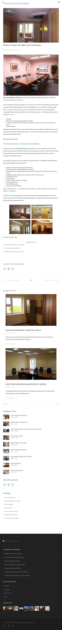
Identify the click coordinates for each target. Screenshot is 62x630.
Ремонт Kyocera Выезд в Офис (13, 568)
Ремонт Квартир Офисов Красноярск (14, 251)
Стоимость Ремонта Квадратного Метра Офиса (17, 575)
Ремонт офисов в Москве (11, 514)
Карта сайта (8, 593)
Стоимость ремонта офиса (11, 518)
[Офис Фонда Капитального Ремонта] (21, 608)
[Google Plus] (12, 268)
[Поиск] (57, 403)
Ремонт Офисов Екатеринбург (12, 248)
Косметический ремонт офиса (12, 501)
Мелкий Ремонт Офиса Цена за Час (19, 422)
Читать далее (10, 344)
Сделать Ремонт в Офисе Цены (19, 443)
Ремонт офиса (16, 50)
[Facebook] (4, 268)
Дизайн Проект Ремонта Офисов (13, 553)
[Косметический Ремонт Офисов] (42, 608)
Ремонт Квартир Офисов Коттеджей (14, 244)
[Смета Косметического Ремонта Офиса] (47, 608)
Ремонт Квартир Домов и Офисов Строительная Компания (26, 429)
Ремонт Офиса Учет (16, 463)
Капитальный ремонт (10, 497)
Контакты (7, 589)
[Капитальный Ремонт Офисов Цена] (37, 608)
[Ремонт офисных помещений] (15, 3)
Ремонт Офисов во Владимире (19, 449)
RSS (6, 596)
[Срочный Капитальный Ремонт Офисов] (26, 608)
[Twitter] (8, 268)
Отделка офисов (8, 504)
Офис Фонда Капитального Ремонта (14, 557)
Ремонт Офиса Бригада (17, 436)
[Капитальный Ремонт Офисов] (16, 608)
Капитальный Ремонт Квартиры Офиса (23, 330)
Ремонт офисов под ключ (11, 511)
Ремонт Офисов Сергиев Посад (19, 415)
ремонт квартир (22, 148)
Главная (7, 586)
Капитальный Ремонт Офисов (13, 561)
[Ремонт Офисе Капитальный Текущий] (31, 608)
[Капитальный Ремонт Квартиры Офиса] (31, 310)
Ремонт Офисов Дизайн (17, 470)
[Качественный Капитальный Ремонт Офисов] (31, 364)
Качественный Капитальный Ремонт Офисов (26, 384)
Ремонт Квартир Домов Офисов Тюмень (21, 456)
